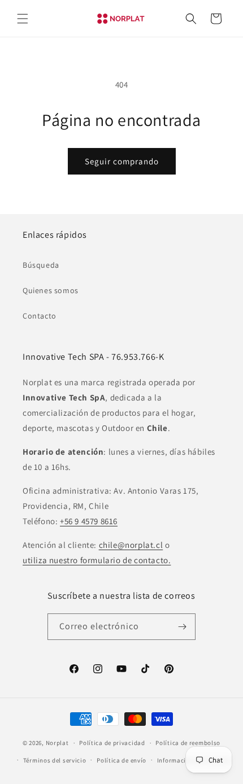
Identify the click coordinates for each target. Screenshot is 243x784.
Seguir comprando (122, 161)
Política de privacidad (112, 743)
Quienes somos (51, 290)
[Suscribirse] (182, 626)
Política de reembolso (187, 743)
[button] (22, 18)
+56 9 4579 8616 (89, 521)
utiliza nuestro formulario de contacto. (97, 560)
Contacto (40, 316)
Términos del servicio (54, 760)
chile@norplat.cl (131, 544)
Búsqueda (41, 265)
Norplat (57, 743)
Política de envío (121, 760)
